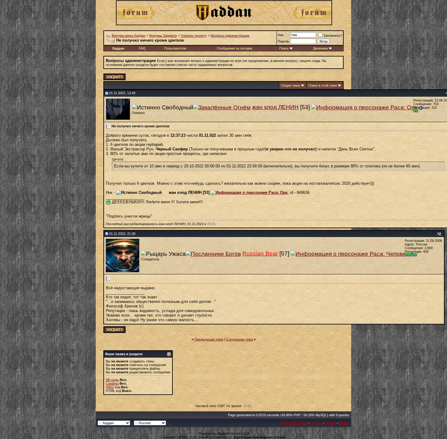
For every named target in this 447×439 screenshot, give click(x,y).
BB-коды (112, 380)
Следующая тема (239, 339)
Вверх (344, 423)
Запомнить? (332, 35)
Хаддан (316, 423)
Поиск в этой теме (322, 85)
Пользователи (175, 48)
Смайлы (112, 383)
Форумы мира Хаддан (128, 35)
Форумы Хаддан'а (163, 35)
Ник (280, 35)
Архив (330, 423)
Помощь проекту (194, 35)
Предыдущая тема (208, 339)
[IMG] (110, 387)
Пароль (283, 41)
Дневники (320, 48)
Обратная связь (294, 423)
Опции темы (290, 85)
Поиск (284, 48)
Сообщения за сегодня (234, 48)
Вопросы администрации (230, 35)
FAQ (142, 48)
